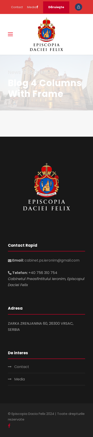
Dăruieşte (56, 7)
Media (31, 7)
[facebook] (37, 7)
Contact (17, 7)
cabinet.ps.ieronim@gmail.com (52, 260)
